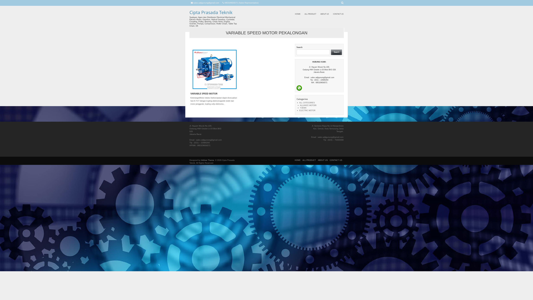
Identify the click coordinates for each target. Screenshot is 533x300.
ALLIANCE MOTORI (308, 105)
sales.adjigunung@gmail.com (206, 3)
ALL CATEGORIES (307, 103)
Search (299, 47)
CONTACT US (338, 14)
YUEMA (303, 108)
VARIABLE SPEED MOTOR (204, 93)
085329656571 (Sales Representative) (242, 3)
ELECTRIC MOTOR (307, 110)
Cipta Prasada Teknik (210, 12)
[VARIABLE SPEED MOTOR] (214, 69)
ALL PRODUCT (310, 14)
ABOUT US (324, 14)
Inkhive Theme (207, 160)
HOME (297, 14)
